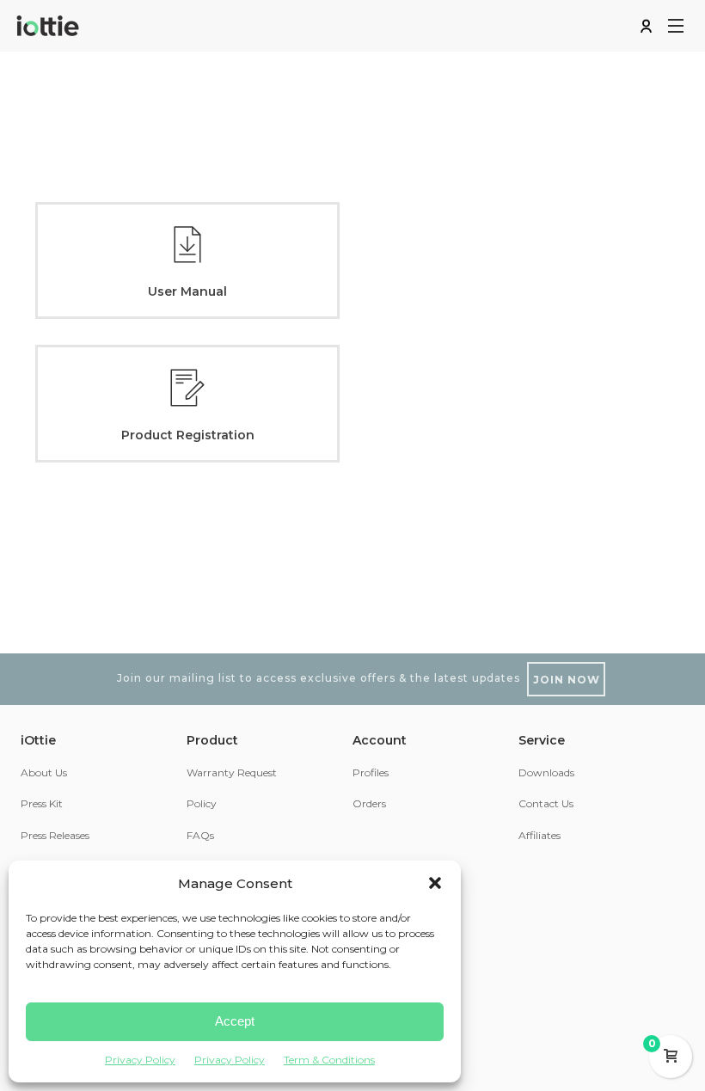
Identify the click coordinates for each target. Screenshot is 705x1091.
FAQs (200, 835)
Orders (369, 803)
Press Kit (42, 803)
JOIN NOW (566, 679)
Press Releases (55, 835)
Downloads (546, 772)
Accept (234, 1021)
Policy (202, 803)
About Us (44, 772)
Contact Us (545, 803)
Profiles (370, 772)
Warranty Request (232, 772)
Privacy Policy (140, 1059)
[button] (435, 883)
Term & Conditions (329, 1059)
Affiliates (539, 835)
